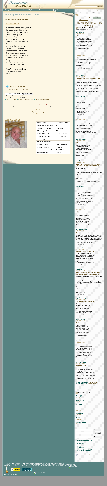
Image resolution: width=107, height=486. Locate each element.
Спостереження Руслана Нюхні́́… (85, 301)
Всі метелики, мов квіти (83, 142)
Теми (85, 10)
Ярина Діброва (80, 396)
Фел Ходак (79, 404)
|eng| (55, 10)
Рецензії (26, 10)
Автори (7, 10)
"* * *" (38, 110)
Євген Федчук (80, 75)
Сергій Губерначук (81, 298)
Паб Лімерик (79, 417)
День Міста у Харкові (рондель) (85, 251)
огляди (35, 14)
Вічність (100, 23)
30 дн (93, 382)
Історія (99, 22)
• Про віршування (81, 446)
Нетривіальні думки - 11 (83, 232)
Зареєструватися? (84, 18)
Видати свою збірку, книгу (42, 99)
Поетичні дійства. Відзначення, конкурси (40, 463)
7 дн (90, 382)
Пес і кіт (78, 322)
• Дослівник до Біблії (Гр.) (83, 450)
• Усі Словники (80, 443)
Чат (95, 22)
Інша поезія (19, 10)
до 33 (86, 23)
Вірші (26, 19)
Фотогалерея (80, 22)
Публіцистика (33, 10)
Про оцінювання (11, 99)
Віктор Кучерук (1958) (17, 19)
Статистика (49, 10)
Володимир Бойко (81, 229)
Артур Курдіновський (82, 247)
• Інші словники (80, 451)
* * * (77, 35)
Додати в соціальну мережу (18, 86)
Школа (89, 10)
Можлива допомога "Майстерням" (18, 89)
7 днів (94, 383)
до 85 (95, 23)
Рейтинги (42, 10)
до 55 (91, 23)
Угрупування (80, 23)
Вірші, (8, 14)
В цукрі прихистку (81, 365)
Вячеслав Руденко (81, 139)
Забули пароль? (83, 20)
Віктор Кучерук (80, 32)
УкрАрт (99, 10)
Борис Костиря (80, 118)
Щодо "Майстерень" (17, 463)
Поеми (12, 10)
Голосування (79, 10)
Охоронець (79, 100)
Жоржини (78, 190)
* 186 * (77, 57)
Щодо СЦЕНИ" (54, 463)
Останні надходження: (82, 382)
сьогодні (90, 383)
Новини (87, 22)
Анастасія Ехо (80, 400)
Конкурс (94, 10)
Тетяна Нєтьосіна (81, 422)
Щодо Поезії (26, 463)
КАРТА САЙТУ (7, 463)
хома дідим (79, 53)
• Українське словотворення (84, 440)
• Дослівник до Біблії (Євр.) (84, 449)
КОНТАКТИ (62, 463)
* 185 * (77, 211)
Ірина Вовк (79, 160)
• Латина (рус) (80, 447)
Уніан (91, 22)
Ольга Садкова (80, 96)
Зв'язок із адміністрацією (25, 99)
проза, (15, 14)
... (96, 382)
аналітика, (25, 14)
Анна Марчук (79, 413)
